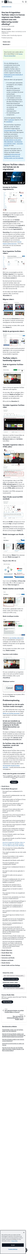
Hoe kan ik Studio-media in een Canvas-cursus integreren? (13, 1040)
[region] (13, 1242)
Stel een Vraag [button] (7, 1002)
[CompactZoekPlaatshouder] (23, 2)
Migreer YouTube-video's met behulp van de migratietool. (14, 32)
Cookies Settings (12, 1249)
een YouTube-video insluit (16, 638)
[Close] (24, 1232)
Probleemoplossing (7, 37)
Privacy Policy (14, 1241)
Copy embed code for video (11, 985)
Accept (13, 1245)
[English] (8, 1)
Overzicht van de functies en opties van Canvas (13, 1044)
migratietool (9, 121)
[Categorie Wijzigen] (1, 786)
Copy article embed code (11, 979)
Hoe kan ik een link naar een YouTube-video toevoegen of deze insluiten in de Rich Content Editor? (13, 1049)
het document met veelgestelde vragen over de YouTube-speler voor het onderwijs (13, 156)
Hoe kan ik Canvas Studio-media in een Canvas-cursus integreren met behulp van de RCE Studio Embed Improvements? (13, 1035)
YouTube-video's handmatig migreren (12, 35)
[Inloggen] (25, 2)
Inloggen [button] (14, 782)
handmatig (11, 120)
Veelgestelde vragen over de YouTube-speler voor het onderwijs (12, 1030)
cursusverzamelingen (10, 130)
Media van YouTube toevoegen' (11, 713)
